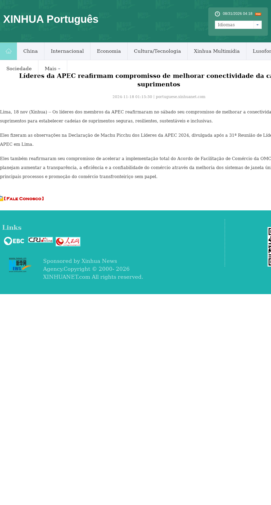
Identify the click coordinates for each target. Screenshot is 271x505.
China (30, 51)
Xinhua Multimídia (217, 51)
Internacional (67, 51)
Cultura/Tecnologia (157, 51)
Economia (109, 51)
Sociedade (19, 68)
